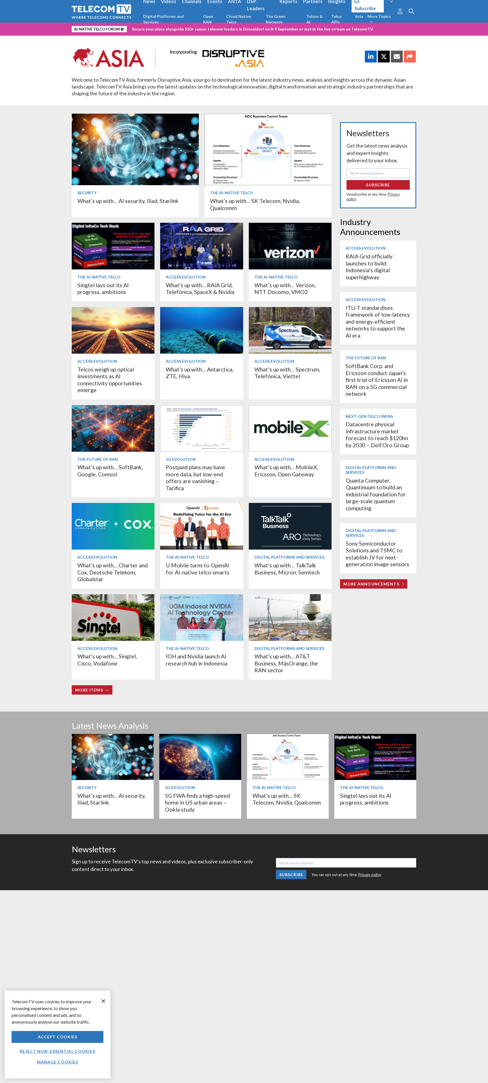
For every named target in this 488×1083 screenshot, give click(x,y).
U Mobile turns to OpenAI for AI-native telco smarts (197, 568)
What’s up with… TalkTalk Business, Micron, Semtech (287, 568)
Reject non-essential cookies (57, 1051)
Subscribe (378, 184)
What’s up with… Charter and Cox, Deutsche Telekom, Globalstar (112, 572)
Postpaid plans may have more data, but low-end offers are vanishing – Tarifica (195, 477)
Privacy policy (369, 874)
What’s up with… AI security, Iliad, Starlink (127, 201)
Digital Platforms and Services (163, 19)
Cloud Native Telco (238, 19)
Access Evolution (186, 276)
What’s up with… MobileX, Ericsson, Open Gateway (286, 470)
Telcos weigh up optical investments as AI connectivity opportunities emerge (109, 379)
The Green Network (276, 19)
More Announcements (371, 584)
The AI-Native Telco (231, 192)
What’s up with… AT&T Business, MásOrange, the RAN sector (286, 663)
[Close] (103, 1001)
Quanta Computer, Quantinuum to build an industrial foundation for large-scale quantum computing (376, 494)
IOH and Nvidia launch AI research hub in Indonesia (196, 659)
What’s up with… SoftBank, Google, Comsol (110, 470)
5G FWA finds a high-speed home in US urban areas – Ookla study (197, 802)
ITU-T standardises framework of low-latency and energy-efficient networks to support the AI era (378, 321)
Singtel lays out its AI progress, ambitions (103, 288)
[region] (57, 1034)
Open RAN (208, 19)
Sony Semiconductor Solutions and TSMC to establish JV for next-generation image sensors (377, 553)
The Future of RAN (97, 459)
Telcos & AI (314, 19)
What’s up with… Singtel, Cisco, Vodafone (107, 659)
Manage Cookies (57, 1062)
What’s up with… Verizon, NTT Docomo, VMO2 (285, 288)
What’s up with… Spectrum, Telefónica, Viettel (287, 372)
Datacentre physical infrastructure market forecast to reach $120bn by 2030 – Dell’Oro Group (377, 434)
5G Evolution (181, 459)
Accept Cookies (57, 1036)
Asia (359, 16)
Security (87, 192)
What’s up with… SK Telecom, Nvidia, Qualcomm (286, 799)
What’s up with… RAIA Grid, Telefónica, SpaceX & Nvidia (200, 288)
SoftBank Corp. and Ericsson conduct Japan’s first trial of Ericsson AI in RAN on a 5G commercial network (377, 380)
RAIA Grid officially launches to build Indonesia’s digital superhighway (369, 266)
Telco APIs (336, 19)
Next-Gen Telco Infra (369, 416)
